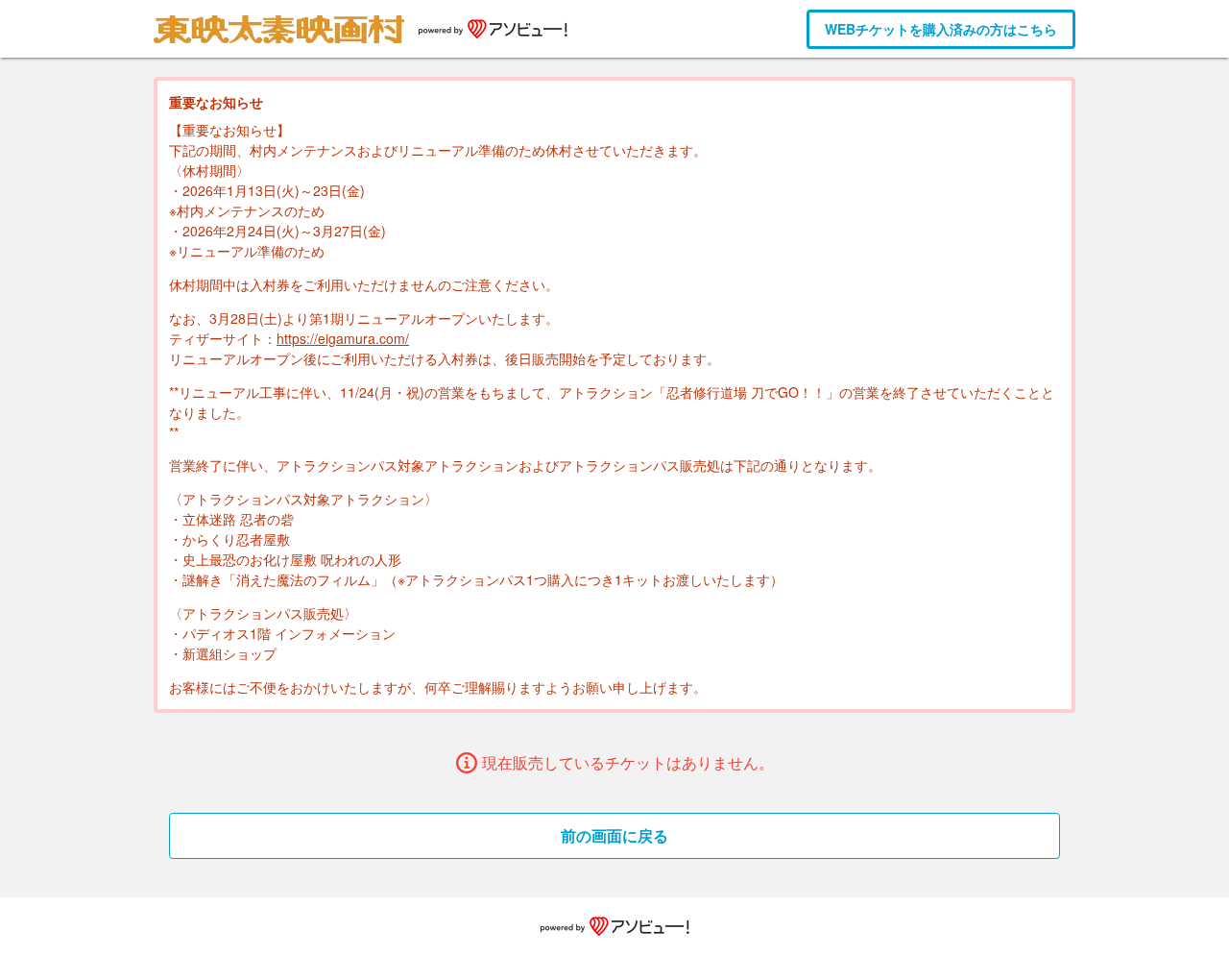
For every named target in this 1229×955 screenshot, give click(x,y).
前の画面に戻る (614, 835)
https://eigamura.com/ (343, 338)
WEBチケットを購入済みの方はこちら (941, 28)
